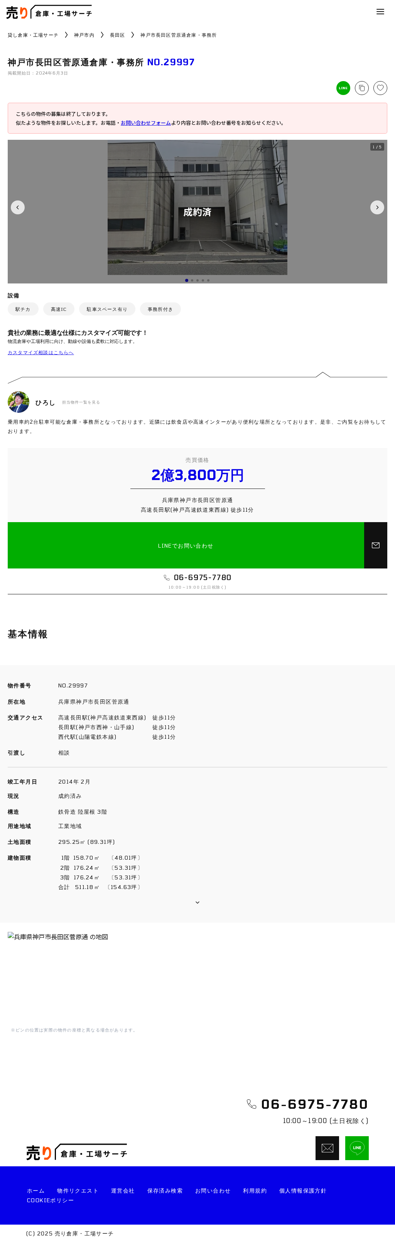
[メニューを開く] (380, 11)
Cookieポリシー (50, 1200)
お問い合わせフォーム (146, 122)
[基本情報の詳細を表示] (197, 902)
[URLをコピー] (362, 88)
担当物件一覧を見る (81, 402)
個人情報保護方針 (303, 1190)
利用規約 (255, 1190)
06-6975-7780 (315, 1103)
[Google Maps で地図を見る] (197, 978)
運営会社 (123, 1190)
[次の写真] (377, 207)
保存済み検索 (165, 1190)
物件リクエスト (78, 1190)
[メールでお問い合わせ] (327, 1148)
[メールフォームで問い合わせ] (375, 545)
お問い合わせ (213, 1190)
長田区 (117, 34)
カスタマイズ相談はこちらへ (41, 352)
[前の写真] (18, 207)
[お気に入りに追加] (380, 88)
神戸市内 (84, 34)
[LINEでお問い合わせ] (357, 1148)
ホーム (36, 1190)
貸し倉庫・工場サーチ (33, 34)
